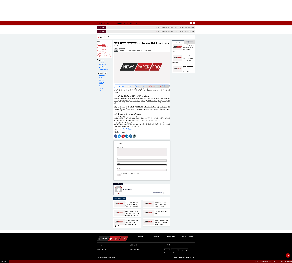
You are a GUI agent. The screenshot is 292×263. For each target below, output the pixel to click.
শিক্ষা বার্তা (113, 23)
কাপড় (100, 77)
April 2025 (102, 63)
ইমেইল (118, 163)
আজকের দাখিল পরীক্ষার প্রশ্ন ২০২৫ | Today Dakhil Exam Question (162, 204)
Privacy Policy (171, 236)
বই (99, 85)
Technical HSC (102, 44)
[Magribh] (112, 238)
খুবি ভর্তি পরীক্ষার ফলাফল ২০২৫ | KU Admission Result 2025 (189, 69)
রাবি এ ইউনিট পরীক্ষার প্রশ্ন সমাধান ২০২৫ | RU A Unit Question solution (164, 27)
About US (140, 236)
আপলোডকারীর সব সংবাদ (157, 192)
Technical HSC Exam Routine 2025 (103, 50)
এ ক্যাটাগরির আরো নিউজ (119, 198)
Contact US (156, 236)
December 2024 (103, 69)
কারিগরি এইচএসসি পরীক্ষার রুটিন (103, 56)
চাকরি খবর (119, 23)
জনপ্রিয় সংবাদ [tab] (189, 42)
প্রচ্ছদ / (101, 37)
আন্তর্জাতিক (106, 23)
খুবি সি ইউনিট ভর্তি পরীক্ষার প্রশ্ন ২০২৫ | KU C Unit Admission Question (132, 213)
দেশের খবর (99, 23)
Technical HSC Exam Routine (103, 47)
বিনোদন (135, 23)
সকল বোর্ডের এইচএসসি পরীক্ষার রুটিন (125, 129)
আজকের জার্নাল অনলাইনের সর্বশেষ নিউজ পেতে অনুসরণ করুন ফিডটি (142, 86)
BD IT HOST (191, 257)
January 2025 (103, 68)
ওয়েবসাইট (119, 168)
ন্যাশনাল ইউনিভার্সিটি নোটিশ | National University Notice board (161, 222)
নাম (117, 158)
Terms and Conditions (187, 236)
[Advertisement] (146, 10)
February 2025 (103, 66)
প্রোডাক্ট (101, 84)
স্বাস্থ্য (130, 23)
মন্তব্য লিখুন (120, 147)
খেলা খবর (126, 23)
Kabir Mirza (128, 190)
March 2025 (102, 64)
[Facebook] (115, 136)
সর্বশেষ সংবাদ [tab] (178, 42)
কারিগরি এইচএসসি (102, 53)
